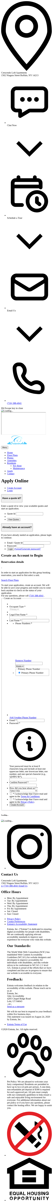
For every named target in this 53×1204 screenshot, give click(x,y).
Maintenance (19, 468)
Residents (11, 463)
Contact (10, 473)
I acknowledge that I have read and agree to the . (28, 795)
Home (10, 452)
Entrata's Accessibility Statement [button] (22, 924)
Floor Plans (12, 455)
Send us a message (15, 1006)
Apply (10, 471)
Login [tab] (10, 490)
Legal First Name (18, 614)
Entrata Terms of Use (17, 1024)
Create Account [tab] (14, 488)
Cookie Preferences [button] (16, 921)
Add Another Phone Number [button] (22, 717)
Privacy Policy (27, 802)
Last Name (15, 620)
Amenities (11, 460)
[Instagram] (29, 868)
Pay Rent (17, 466)
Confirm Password (19, 782)
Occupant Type (17, 606)
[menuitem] (29, 452)
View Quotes (13, 519)
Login (10, 549)
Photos (10, 458)
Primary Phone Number (32, 673)
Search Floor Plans (10, 580)
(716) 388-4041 (36, 595)
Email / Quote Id (15, 543)
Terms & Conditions (30, 796)
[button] (29, 770)
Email (13, 720)
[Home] (17, 444)
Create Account (17, 805)
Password (11, 546)
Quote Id (11, 513)
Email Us (23, 886)
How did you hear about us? (23, 788)
